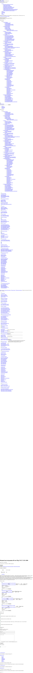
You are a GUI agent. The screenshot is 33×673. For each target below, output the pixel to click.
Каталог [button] (3, 21)
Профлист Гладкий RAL (8, 57)
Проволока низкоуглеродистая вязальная (10, 56)
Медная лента (8, 183)
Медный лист (8, 181)
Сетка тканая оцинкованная (8, 151)
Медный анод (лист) (9, 91)
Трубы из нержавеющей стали (9, 98)
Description (3, 574)
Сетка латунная (9, 169)
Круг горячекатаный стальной (9, 133)
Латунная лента (9, 86)
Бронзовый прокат (7, 78)
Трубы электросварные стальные (9, 114)
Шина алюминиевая (9, 75)
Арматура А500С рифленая (8, 33)
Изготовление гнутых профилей (7, 6)
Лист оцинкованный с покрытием (9, 40)
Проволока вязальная (8, 142)
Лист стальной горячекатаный (9, 35)
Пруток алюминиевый (10, 71)
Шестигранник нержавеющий (9, 99)
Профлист (4, 146)
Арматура (4, 31)
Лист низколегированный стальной (9, 39)
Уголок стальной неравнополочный (9, 63)
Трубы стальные (5, 22)
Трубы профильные (7, 23)
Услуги (3, 3)
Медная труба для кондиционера (11, 179)
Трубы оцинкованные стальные (9, 24)
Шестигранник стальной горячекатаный (10, 67)
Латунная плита (9, 170)
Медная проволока (9, 88)
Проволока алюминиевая (8, 52)
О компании (3, 658)
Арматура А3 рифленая (8, 32)
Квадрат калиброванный (8, 41)
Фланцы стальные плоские (10, 119)
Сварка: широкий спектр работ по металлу (9, 10)
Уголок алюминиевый (10, 162)
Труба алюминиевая (9, 72)
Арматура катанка (7, 123)
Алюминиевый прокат (8, 69)
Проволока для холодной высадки (9, 54)
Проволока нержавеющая (8, 97)
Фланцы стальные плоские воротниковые (12, 30)
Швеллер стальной (5, 64)
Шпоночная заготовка (8, 50)
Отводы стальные (7, 116)
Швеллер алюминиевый (10, 163)
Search (9, 104)
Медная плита (8, 87)
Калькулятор (3, 12)
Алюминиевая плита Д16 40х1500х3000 (7, 590)
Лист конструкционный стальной (9, 126)
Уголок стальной (5, 62)
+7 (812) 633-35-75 (2, 16)
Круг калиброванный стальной (9, 44)
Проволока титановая (9, 77)
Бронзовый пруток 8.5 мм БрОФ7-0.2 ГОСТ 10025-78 (9, 583)
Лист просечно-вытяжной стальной (9, 128)
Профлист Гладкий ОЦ (8, 58)
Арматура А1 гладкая (8, 121)
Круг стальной (5, 132)
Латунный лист (9, 83)
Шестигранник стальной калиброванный (10, 68)
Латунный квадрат (9, 172)
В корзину (9, 596)
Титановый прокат (7, 165)
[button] (3, 2)
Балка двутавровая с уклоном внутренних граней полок (12, 47)
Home (0, 290)
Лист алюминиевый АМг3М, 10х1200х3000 (7, 599)
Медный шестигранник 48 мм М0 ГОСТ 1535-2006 (8, 605)
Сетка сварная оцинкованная (9, 60)
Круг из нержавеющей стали (9, 95)
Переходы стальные (7, 27)
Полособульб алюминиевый (10, 70)
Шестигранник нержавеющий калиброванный (11, 101)
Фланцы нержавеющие (8, 29)
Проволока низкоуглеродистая (9, 55)
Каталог (3, 290)
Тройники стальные (7, 28)
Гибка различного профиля (6, 5)
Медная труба (8, 89)
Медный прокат (7, 176)
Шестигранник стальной (6, 156)
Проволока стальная (6, 51)
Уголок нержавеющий (8, 188)
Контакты (3, 14)
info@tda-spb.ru (2, 1)
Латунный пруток (9, 84)
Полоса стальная (5, 48)
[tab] (17, 574)
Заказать (1, 565)
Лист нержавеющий (7, 96)
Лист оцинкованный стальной (9, 37)
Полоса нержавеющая (8, 186)
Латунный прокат (7, 79)
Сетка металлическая (6, 59)
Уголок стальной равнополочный (9, 153)
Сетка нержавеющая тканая (8, 190)
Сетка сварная (7, 149)
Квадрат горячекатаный (8, 42)
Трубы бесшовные (7, 25)
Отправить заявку (7, 16)
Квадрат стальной (5, 130)
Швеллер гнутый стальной (8, 66)
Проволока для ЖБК (7, 53)
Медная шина (8, 90)
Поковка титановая (9, 76)
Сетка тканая (6, 61)
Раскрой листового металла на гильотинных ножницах (10, 9)
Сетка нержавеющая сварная (9, 100)
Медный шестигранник (10, 93)
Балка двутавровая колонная (8, 135)
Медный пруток (9, 92)
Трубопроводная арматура (6, 26)
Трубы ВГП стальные (8, 112)
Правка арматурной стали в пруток (8, 8)
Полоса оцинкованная (8, 49)
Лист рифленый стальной (8, 38)
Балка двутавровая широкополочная (9, 137)
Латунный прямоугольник (10, 174)
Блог (2, 13)
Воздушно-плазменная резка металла (8, 4)
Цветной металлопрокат (6, 158)
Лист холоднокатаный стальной (9, 125)
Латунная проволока (9, 81)
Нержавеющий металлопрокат (7, 94)
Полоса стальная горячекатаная (9, 139)
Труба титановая (9, 167)
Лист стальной (5, 34)
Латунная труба (9, 82)
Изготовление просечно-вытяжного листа (8, 7)
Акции (2, 11)
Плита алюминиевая (9, 74)
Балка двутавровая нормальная (9, 46)
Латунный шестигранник (10, 85)
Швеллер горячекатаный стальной (9, 65)
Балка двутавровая (5, 45)
